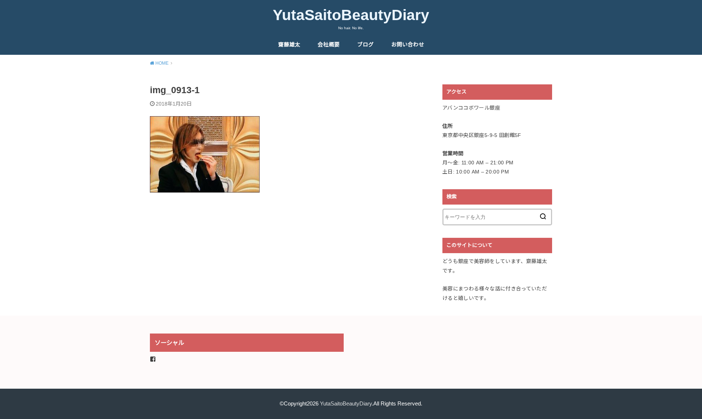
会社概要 (329, 44)
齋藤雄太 (289, 44)
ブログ (365, 44)
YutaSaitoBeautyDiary (351, 15)
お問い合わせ (407, 44)
